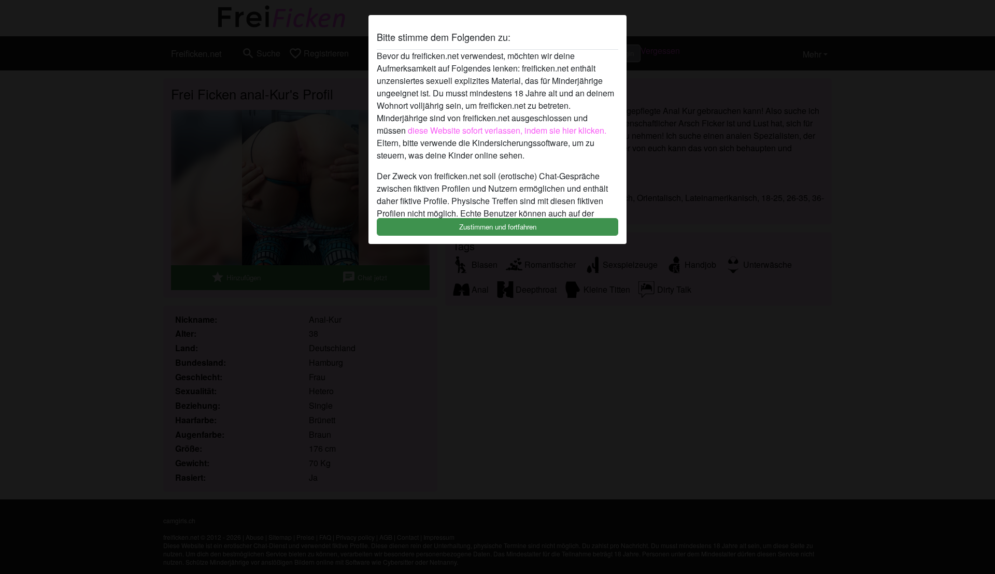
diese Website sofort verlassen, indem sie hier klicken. (507, 130)
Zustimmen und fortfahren (497, 227)
